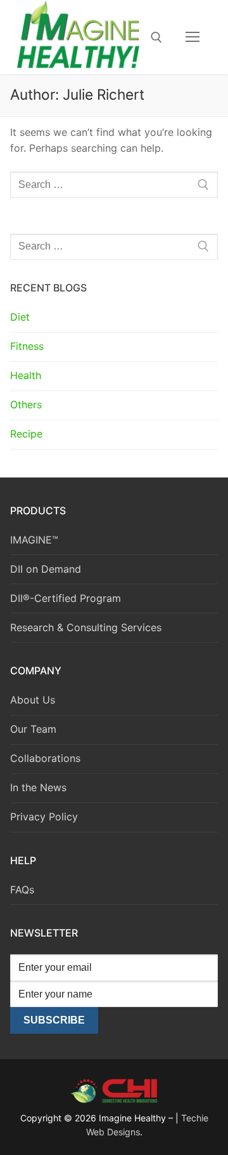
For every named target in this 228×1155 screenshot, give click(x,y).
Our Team (33, 729)
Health (25, 375)
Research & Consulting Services (86, 627)
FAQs (22, 889)
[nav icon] (192, 37)
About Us (32, 699)
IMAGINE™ (34, 539)
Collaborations (45, 758)
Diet (20, 316)
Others (26, 404)
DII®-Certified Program (65, 598)
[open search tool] (156, 37)
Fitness (27, 346)
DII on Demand (45, 569)
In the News (38, 787)
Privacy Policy (44, 816)
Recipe (26, 433)
